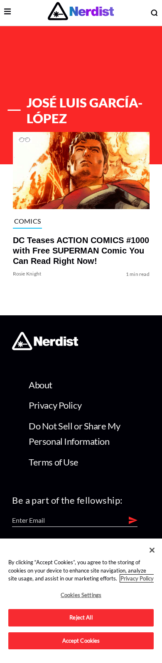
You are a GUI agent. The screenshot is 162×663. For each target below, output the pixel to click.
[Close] (152, 550)
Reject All (80, 617)
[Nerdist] (81, 12)
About (40, 384)
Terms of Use (54, 462)
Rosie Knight (26, 274)
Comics (27, 221)
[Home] (45, 347)
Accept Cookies (81, 640)
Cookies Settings (81, 595)
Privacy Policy (55, 405)
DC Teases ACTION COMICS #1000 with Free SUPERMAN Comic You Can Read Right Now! (80, 251)
